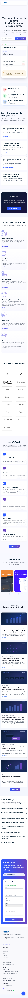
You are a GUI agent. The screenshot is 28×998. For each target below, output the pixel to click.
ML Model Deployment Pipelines (10, 976)
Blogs (4, 953)
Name (6, 887)
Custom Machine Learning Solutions (10, 971)
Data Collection (6, 969)
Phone (6, 892)
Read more (5, 246)
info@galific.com (22, 803)
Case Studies (5, 951)
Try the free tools (14, 208)
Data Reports (5, 955)
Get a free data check (20, 38)
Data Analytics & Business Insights (10, 975)
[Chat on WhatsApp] (13, 990)
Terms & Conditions (7, 962)
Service (6, 903)
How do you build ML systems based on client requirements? (14, 837)
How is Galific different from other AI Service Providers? (14, 827)
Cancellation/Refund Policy (8, 964)
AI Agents (5, 957)
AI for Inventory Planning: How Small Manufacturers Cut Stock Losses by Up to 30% (13, 719)
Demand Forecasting (7, 978)
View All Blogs (14, 789)
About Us (5, 949)
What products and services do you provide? (14, 818)
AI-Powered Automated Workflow (10, 973)
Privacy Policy (5, 960)
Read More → (5, 637)
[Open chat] (23, 993)
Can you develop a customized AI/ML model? (14, 822)
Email (6, 898)
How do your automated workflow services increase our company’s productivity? (14, 813)
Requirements (8, 908)
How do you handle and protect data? (14, 832)
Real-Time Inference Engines (9, 980)
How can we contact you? (14, 842)
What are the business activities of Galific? (14, 808)
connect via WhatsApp (11, 885)
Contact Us (5, 959)
